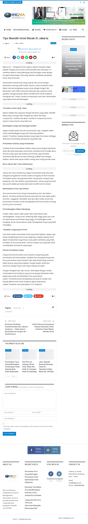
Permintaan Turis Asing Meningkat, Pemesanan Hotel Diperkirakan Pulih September (73, 63)
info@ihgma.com (75, 483)
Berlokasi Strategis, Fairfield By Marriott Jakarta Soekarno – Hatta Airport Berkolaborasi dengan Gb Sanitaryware (16, 329)
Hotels (53, 43)
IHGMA (64, 30)
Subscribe (80, 151)
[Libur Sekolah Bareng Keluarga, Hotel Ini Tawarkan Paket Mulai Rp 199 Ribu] (46, 354)
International (22, 30)
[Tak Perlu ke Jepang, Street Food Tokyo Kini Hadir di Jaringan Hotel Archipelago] (29, 354)
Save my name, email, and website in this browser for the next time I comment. (28, 427)
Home (8, 30)
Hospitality (51, 30)
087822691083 (79, 485)
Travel (38, 30)
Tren (75, 30)
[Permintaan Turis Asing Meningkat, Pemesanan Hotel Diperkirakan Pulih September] (12, 354)
